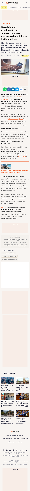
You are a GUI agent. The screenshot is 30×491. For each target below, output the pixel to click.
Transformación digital (10, 259)
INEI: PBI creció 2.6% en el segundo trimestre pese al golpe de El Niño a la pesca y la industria (7, 388)
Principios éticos (15, 456)
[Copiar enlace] (25, 89)
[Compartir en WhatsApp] (5, 89)
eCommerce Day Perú (15, 119)
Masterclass (12, 454)
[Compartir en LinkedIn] (13, 89)
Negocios (17, 438)
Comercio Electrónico (10, 256)
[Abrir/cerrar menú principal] (2, 3)
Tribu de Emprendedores (19, 452)
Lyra (2, 207)
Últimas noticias (11, 435)
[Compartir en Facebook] (9, 89)
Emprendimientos (7, 438)
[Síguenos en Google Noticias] (21, 89)
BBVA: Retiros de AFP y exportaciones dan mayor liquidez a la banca (7, 404)
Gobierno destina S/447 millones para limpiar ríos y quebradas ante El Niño (7, 421)
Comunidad (18, 442)
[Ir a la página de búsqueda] (27, 3)
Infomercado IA (8, 452)
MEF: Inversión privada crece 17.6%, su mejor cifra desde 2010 (22, 388)
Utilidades (11, 442)
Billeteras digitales (9, 253)
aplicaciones (22, 156)
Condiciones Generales (9, 455)
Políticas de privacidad (22, 455)
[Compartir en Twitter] (17, 89)
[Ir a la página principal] (11, 3)
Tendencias (24, 438)
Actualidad (5, 24)
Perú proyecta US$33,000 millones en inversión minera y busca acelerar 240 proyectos (22, 404)
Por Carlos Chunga (6, 55)
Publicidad (19, 454)
